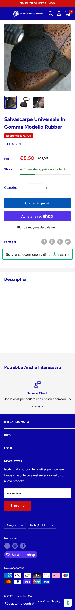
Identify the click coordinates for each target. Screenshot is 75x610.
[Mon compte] (59, 13)
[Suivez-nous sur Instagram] (15, 546)
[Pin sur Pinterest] (52, 242)
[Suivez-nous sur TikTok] (23, 546)
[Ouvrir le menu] (6, 13)
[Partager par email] (68, 242)
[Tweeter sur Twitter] (60, 242)
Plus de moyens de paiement (37, 227)
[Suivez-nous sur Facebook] (7, 546)
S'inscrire (17, 506)
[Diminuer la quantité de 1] (24, 187)
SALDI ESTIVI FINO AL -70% (37, 3)
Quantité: (11, 188)
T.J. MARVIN (12, 144)
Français (11, 525)
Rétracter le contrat (19, 603)
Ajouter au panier (37, 203)
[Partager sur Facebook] (44, 242)
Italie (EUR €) (38, 525)
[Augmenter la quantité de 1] (46, 187)
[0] (67, 13)
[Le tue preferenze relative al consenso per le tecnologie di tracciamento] (68, 603)
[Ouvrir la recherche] (51, 13)
